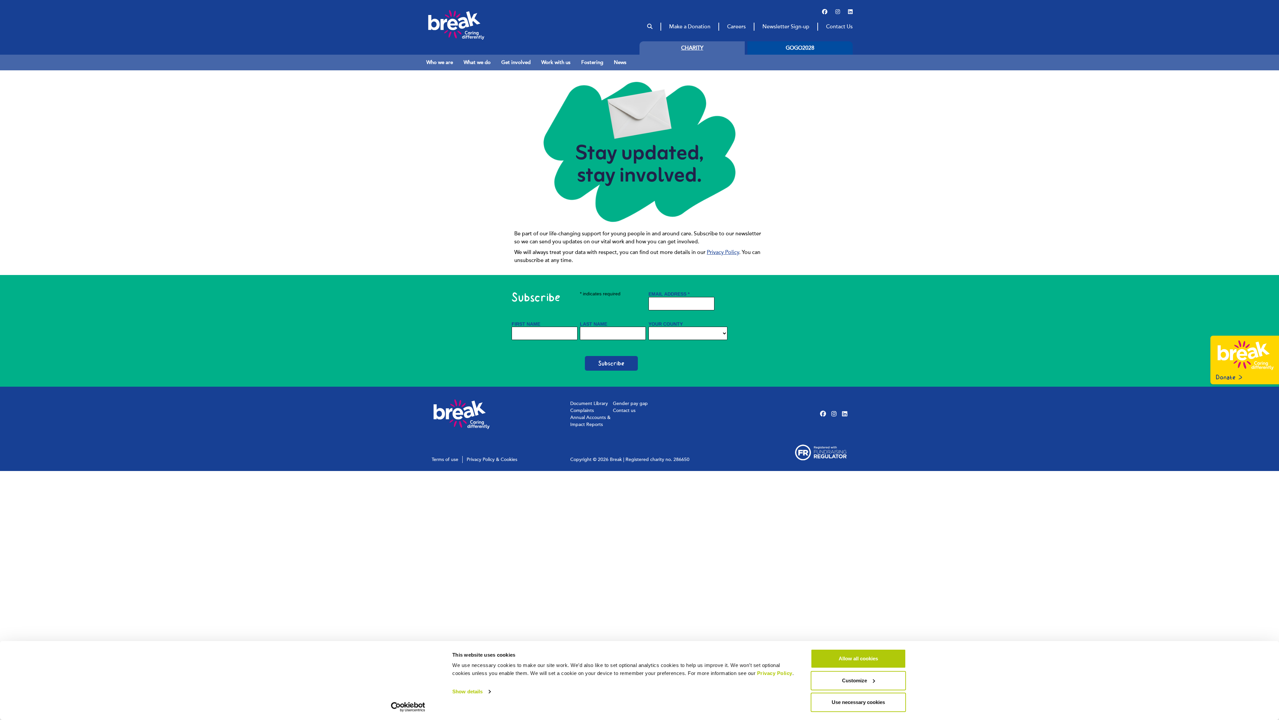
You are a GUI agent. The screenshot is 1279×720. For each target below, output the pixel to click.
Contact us (624, 410)
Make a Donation (689, 26)
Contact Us (839, 26)
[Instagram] (837, 12)
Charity (692, 48)
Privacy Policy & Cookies (492, 459)
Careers (736, 26)
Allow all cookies (858, 658)
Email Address (668, 294)
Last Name (593, 324)
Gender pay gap (630, 403)
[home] (469, 24)
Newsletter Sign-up (785, 26)
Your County (665, 324)
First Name (526, 324)
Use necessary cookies (858, 702)
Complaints (582, 410)
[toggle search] (649, 27)
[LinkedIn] (850, 12)
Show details (467, 691)
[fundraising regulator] (820, 452)
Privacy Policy (774, 673)
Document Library (589, 403)
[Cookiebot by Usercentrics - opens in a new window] (408, 707)
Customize (854, 680)
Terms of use (445, 459)
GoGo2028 (800, 48)
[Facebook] (824, 12)
